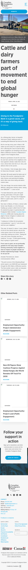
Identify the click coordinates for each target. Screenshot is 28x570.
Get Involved (4, 524)
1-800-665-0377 (10, 505)
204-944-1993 (8, 501)
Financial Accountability (7, 532)
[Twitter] (11, 495)
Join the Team (4, 526)
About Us (3, 530)
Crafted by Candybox (13, 566)
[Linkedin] (17, 495)
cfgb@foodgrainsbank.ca (11, 503)
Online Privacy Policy (20, 526)
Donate (14, 11)
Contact (3, 499)
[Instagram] (14, 495)
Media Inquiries (5, 542)
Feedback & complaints (7, 518)
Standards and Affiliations (4, 539)
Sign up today (13, 457)
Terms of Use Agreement (21, 524)
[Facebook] (8, 495)
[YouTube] (20, 495)
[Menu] (26, 4)
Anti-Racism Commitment (4, 535)
